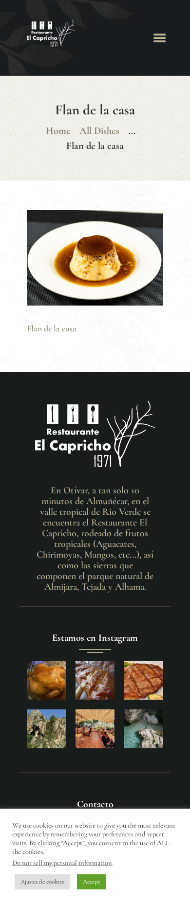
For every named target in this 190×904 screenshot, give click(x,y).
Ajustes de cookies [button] (42, 882)
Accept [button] (91, 882)
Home (58, 131)
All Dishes (99, 131)
